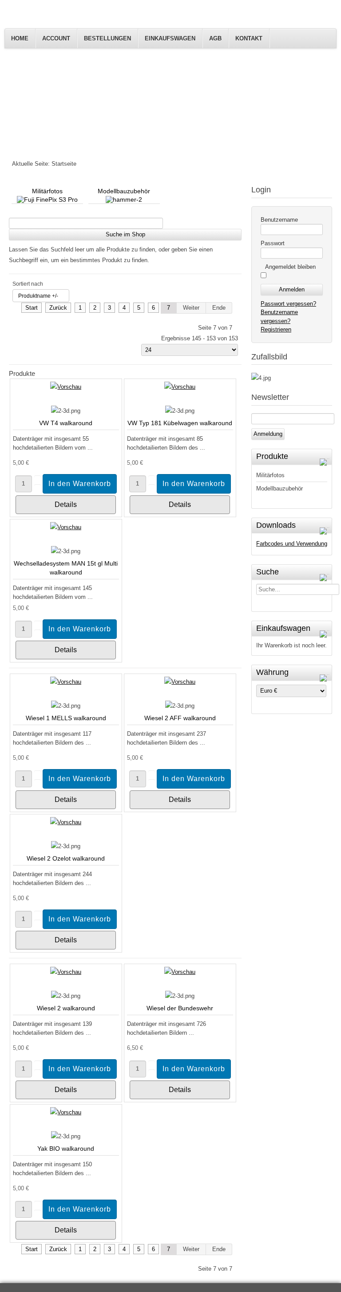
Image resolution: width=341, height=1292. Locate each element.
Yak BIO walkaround (65, 1148)
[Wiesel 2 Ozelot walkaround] (65, 822)
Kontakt (248, 38)
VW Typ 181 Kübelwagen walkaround (179, 423)
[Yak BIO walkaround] (65, 1112)
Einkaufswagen (170, 38)
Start (31, 307)
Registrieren (276, 329)
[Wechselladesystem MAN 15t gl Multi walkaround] (65, 527)
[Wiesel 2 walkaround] (65, 972)
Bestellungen (107, 38)
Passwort (273, 243)
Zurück (58, 307)
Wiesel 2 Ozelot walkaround (66, 858)
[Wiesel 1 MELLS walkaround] (65, 681)
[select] (326, 457)
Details (66, 504)
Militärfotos (270, 475)
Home (19, 38)
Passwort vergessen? (288, 303)
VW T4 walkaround (65, 423)
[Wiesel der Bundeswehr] (179, 972)
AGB (215, 38)
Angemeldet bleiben (290, 266)
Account (56, 38)
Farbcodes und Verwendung (291, 543)
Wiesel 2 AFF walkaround (180, 718)
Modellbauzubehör (279, 488)
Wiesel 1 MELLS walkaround (66, 718)
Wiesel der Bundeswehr (180, 1008)
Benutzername (279, 219)
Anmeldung (268, 434)
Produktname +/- (38, 296)
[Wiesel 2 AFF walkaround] (179, 681)
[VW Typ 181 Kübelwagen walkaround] (179, 386)
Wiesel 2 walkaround (66, 1008)
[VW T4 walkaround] (65, 386)
